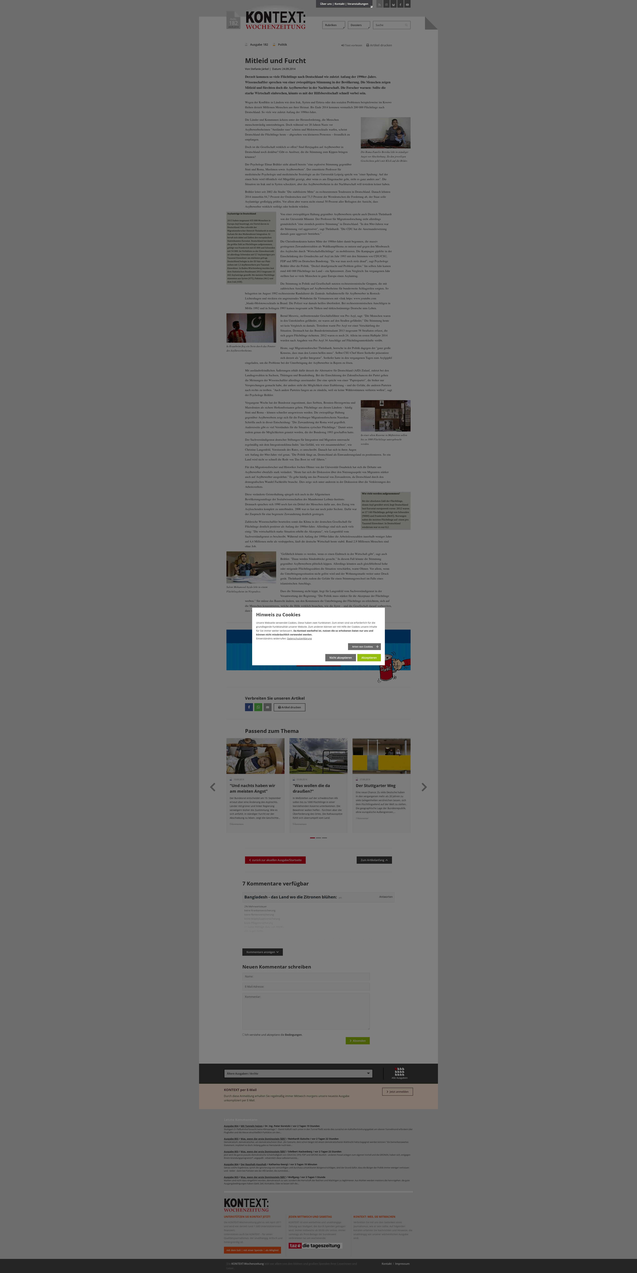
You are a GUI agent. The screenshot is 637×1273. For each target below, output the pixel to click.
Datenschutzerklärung (299, 638)
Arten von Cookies (362, 646)
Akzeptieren (369, 657)
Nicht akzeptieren (340, 657)
